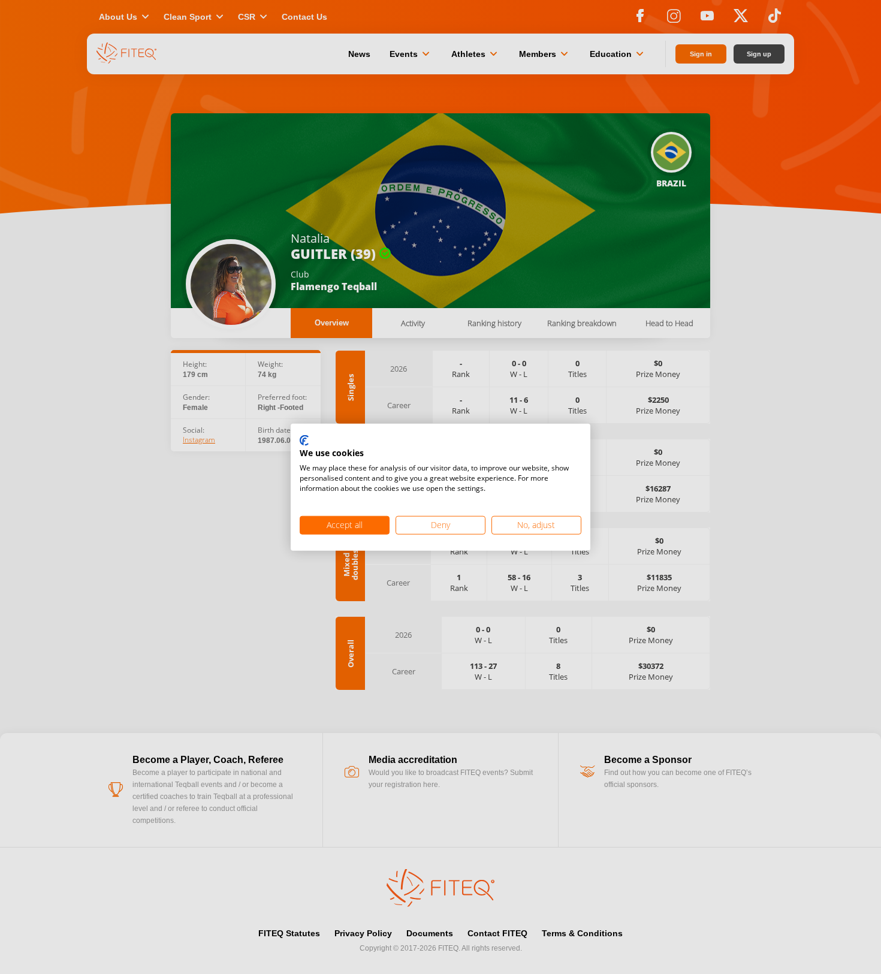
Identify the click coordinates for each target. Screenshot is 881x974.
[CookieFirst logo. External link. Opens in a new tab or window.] (304, 441)
